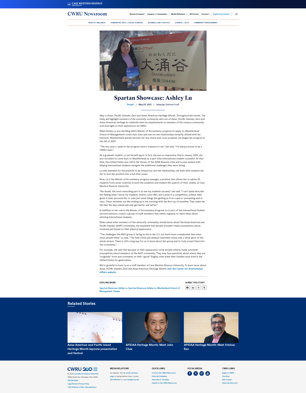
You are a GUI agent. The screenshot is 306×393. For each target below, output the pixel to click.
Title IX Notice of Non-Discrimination (82, 387)
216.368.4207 (115, 380)
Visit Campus (227, 380)
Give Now (225, 376)
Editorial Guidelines (159, 376)
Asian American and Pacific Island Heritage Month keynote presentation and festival (92, 349)
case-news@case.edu (131, 380)
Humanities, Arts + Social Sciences (127, 23)
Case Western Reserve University (86, 374)
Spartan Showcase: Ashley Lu (113, 288)
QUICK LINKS (158, 368)
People (116, 291)
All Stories (194, 14)
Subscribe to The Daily (160, 380)
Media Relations (178, 14)
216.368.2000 (73, 380)
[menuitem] (97, 23)
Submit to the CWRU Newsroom (164, 383)
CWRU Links (228, 368)
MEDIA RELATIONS (119, 368)
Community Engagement (206, 23)
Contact (205, 14)
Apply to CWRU (228, 373)
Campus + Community (157, 14)
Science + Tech (182, 23)
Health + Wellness (97, 23)
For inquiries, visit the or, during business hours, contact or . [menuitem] (124, 376)
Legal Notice (72, 384)
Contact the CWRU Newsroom (164, 373)
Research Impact (137, 14)
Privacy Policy (84, 384)
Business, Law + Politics (159, 23)
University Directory (230, 383)
